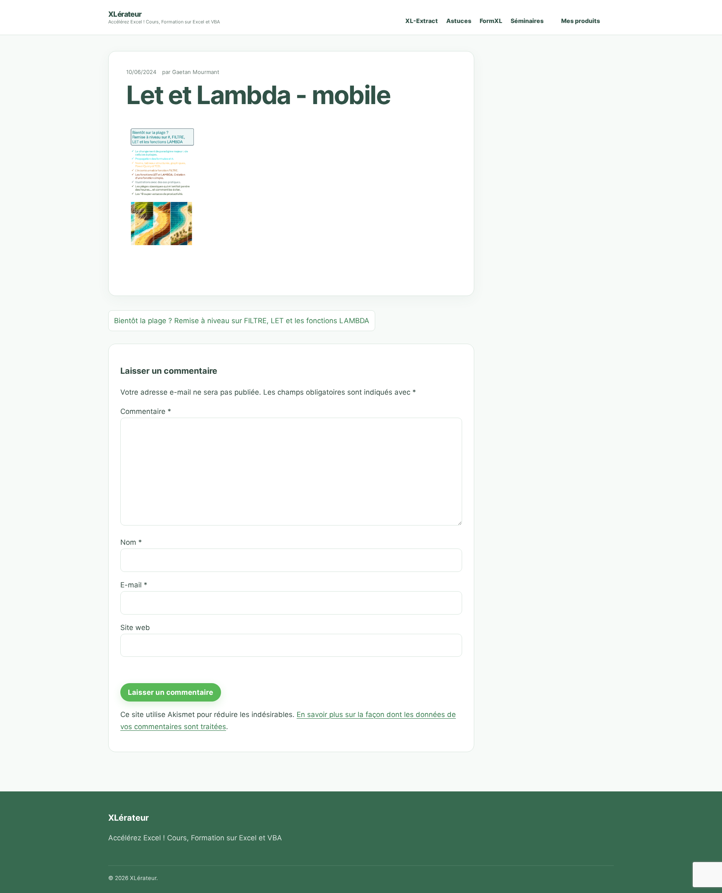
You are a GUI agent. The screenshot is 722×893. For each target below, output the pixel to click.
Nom (131, 542)
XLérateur (125, 14)
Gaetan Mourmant (195, 72)
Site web (135, 627)
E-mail (133, 585)
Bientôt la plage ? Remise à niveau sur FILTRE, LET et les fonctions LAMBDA (241, 320)
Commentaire (145, 411)
